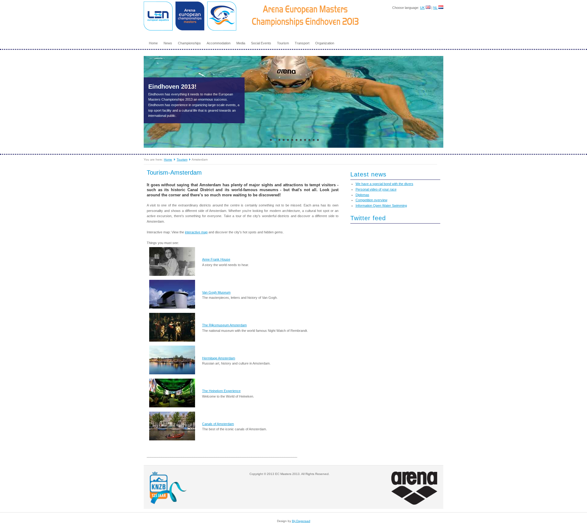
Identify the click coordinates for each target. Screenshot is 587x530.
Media (240, 43)
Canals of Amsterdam (218, 424)
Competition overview (371, 200)
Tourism (283, 43)
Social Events (261, 43)
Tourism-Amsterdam (174, 172)
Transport (302, 43)
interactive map (196, 232)
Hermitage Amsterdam (218, 358)
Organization (324, 43)
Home (153, 43)
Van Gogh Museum (216, 292)
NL (435, 7)
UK (422, 7)
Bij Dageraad (301, 521)
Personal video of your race (376, 189)
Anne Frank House (216, 259)
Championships (189, 43)
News (168, 43)
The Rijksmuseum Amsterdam (224, 325)
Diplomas (362, 195)
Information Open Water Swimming (381, 205)
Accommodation (219, 43)
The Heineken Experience (221, 391)
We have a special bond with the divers (384, 184)
